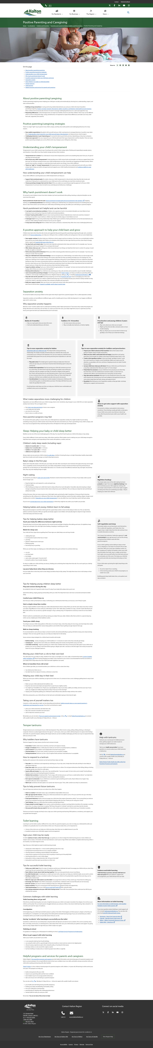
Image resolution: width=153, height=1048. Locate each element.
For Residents (31, 26)
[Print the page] (129, 65)
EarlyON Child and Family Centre (111, 913)
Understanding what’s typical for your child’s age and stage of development (48, 134)
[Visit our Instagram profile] (129, 5)
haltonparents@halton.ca (82, 274)
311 (66, 274)
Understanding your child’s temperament (36, 74)
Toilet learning (29, 85)
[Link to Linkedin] (123, 65)
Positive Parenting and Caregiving (93, 26)
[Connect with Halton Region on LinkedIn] (119, 5)
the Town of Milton (77, 1036)
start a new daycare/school (35, 407)
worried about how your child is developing (41, 501)
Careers (71, 1044)
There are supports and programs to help (49, 716)
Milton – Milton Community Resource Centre (112, 920)
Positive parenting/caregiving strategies (36, 72)
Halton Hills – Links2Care (107, 922)
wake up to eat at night (43, 477)
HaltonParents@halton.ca (78, 716)
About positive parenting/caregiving (35, 70)
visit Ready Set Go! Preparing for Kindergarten (70, 931)
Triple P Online (65, 273)
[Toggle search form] (128, 12)
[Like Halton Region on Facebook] (114, 5)
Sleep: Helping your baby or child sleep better (37, 81)
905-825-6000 (31, 1017)
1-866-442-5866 (27, 1019)
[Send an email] (126, 65)
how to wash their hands (52, 887)
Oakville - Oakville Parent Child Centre (111, 918)
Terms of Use (89, 1044)
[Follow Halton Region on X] (109, 5)
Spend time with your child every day (36, 350)
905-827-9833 (30, 1021)
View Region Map (108, 1036)
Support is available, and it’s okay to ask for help (52, 284)
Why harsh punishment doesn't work (35, 76)
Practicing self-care (66, 276)
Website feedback (125, 1)
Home (24, 26)
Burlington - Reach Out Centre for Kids (111, 916)
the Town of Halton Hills (61, 1036)
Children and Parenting (43, 26)
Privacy (76, 1044)
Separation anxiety (30, 80)
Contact (116, 1)
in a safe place (51, 455)
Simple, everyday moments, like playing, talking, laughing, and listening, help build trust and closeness (64, 109)
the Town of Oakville (92, 1036)
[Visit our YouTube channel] (124, 5)
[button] (57, 12)
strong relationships (36, 235)
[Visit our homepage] (32, 12)
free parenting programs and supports (42, 959)
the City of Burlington (45, 1036)
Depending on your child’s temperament (46, 498)
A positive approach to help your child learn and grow (39, 78)
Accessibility (63, 1044)
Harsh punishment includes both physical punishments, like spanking (65, 200)
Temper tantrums (29, 83)
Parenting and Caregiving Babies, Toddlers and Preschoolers (66, 26)
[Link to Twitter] (117, 65)
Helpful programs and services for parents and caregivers (40, 87)
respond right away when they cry (44, 242)
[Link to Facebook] (120, 65)
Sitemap (82, 1044)
